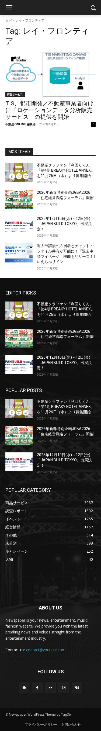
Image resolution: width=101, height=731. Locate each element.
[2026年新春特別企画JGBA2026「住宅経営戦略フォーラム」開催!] (19, 199)
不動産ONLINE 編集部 (20, 124)
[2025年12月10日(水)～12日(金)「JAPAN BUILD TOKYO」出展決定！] (19, 225)
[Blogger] (24, 688)
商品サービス (15, 94)
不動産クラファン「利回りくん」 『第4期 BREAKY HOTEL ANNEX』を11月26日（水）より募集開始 (66, 170)
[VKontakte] (77, 688)
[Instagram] (63, 688)
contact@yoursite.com (45, 649)
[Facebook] (37, 688)
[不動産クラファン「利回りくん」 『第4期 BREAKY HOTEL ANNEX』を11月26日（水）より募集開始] (19, 172)
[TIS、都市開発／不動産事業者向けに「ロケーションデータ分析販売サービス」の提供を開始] (50, 74)
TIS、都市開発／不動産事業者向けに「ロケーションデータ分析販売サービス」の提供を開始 (49, 110)
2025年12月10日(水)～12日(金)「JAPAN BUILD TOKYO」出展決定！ (64, 223)
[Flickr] (50, 688)
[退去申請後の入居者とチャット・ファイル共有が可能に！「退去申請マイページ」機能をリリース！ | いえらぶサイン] (19, 252)
